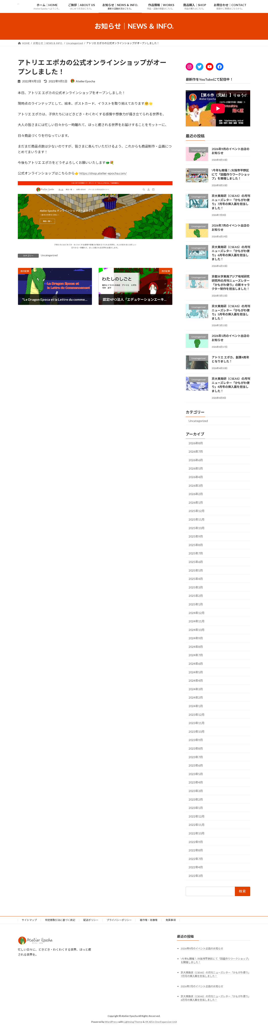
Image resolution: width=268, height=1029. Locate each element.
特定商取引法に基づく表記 (60, 920)
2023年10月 (197, 731)
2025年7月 (196, 553)
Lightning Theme (133, 1021)
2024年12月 (197, 612)
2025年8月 (196, 544)
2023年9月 (196, 740)
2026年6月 (196, 460)
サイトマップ (29, 920)
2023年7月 (196, 757)
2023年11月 (197, 723)
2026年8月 (196, 443)
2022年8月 (196, 850)
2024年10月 (197, 629)
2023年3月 (196, 791)
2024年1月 (196, 706)
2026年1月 (196, 502)
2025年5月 (196, 570)
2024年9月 (196, 638)
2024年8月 (196, 646)
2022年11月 (197, 825)
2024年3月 (196, 689)
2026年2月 (196, 494)
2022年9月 (196, 841)
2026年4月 (196, 477)
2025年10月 (197, 528)
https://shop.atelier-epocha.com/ (103, 173)
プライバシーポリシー (119, 920)
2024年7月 (196, 655)
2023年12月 (197, 714)
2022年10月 (197, 833)
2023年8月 (196, 748)
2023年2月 (196, 799)
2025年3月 (196, 587)
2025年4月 (196, 579)
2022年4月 (196, 867)
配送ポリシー (90, 920)
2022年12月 (197, 816)
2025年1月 (196, 604)
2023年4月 (196, 782)
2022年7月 (196, 858)
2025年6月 (196, 562)
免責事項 (171, 920)
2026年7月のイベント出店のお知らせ (202, 986)
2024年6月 (196, 663)
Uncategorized (49, 255)
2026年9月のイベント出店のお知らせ (202, 948)
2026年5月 (196, 468)
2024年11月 (197, 621)
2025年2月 (196, 595)
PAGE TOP (257, 994)
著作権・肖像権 (148, 920)
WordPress (111, 1021)
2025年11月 (197, 519)
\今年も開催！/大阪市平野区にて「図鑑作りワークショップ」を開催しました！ (231, 174)
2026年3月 (196, 485)
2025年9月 (196, 536)
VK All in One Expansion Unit (161, 1021)
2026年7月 (196, 451)
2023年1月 (196, 808)
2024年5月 (196, 672)
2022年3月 (196, 875)
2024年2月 (196, 697)
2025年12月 (197, 511)
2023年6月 (196, 765)
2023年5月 (196, 774)
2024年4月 (196, 680)
